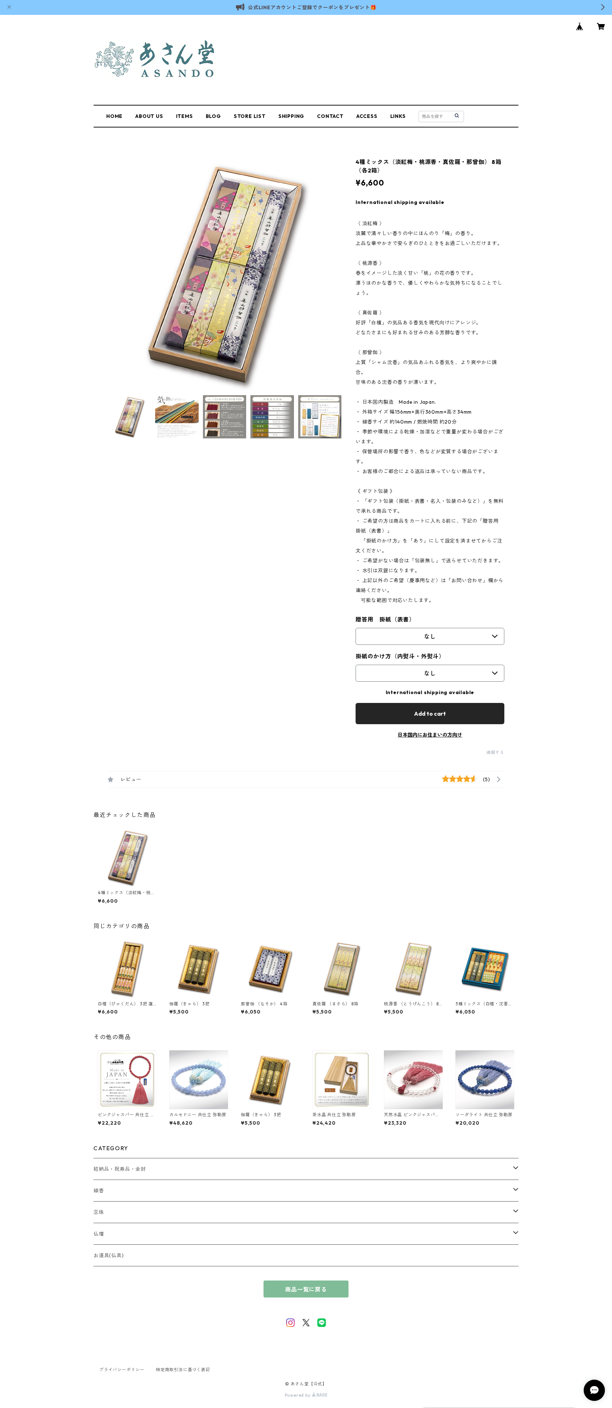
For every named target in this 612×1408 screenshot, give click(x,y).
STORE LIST (250, 116)
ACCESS (367, 116)
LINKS (398, 116)
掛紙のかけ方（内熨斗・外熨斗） (400, 656)
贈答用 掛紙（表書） (385, 619)
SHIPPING (291, 116)
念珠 (99, 1212)
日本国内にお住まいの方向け (430, 735)
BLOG (213, 116)
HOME (114, 116)
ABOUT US (149, 116)
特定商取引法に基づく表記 (183, 1369)
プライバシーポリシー (121, 1369)
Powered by (298, 1395)
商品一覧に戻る (306, 1289)
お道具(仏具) (109, 1255)
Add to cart (430, 713)
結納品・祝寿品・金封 (120, 1169)
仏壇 (99, 1234)
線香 (99, 1190)
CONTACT (330, 116)
